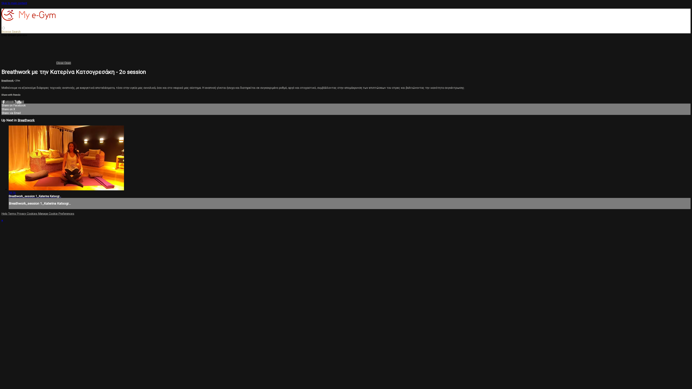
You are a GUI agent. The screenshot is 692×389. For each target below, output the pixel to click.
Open (67, 63)
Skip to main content (14, 3)
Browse (6, 31)
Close (60, 63)
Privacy (22, 213)
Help (4, 213)
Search (16, 31)
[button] (3, 28)
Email (20, 102)
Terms (12, 213)
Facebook (8, 102)
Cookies (32, 213)
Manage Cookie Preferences (56, 213)
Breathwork (7, 80)
